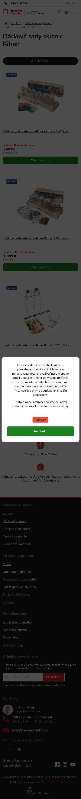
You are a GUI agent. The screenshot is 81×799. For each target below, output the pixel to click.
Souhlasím (40, 431)
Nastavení (40, 419)
